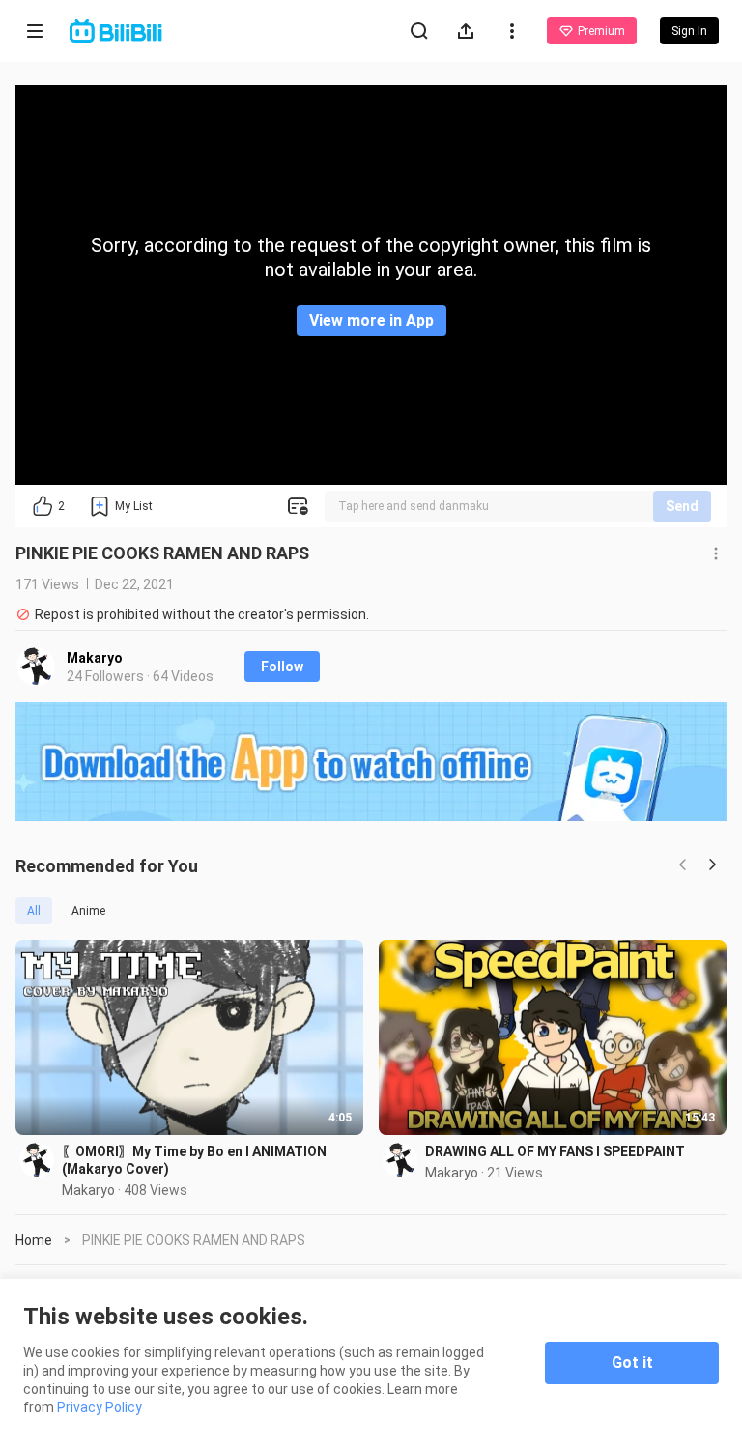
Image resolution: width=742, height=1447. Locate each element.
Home (33, 1240)
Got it (632, 1362)
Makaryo (95, 658)
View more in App (371, 320)
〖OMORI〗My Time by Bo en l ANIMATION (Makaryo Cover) (194, 1160)
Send (682, 506)
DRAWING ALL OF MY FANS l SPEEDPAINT (555, 1151)
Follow (282, 666)
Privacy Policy (99, 1407)
